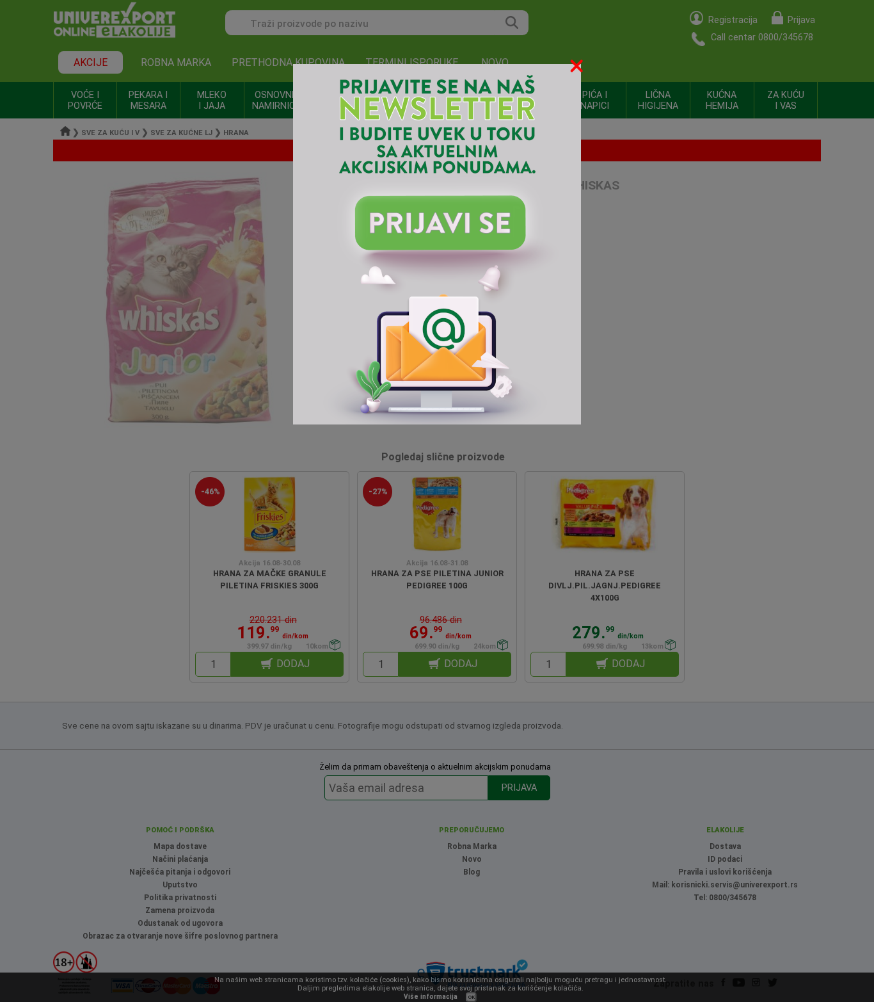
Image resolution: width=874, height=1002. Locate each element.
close (577, 68)
